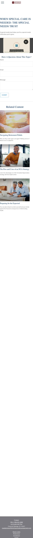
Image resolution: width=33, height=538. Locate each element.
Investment (16, 536)
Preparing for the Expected (10, 203)
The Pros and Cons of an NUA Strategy (14, 169)
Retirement (16, 534)
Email (1, 70)
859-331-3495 (18, 522)
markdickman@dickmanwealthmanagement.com (16, 528)
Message (3, 80)
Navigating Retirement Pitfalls (11, 135)
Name (2, 60)
